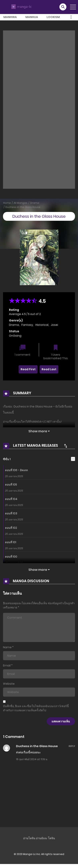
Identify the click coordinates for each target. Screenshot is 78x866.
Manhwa (10, 17)
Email (7, 665)
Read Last (49, 369)
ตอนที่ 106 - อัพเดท (16, 470)
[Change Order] (66, 446)
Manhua (31, 17)
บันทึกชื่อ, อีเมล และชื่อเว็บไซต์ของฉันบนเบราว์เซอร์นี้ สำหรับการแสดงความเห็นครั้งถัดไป (36, 708)
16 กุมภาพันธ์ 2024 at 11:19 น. (32, 759)
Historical (41, 325)
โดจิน (51, 838)
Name (7, 647)
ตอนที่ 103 (11, 513)
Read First (28, 369)
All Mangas (20, 203)
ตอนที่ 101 (10, 542)
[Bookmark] (55, 348)
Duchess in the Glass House (22, 207)
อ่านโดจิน (29, 838)
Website (9, 684)
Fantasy (27, 325)
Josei (54, 325)
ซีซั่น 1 (7, 459)
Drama (34, 203)
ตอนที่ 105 (11, 485)
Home (7, 203)
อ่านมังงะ (41, 838)
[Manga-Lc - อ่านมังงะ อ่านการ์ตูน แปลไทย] (21, 7)
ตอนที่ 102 (11, 528)
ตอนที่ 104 (11, 499)
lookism (53, 17)
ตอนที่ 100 (11, 557)
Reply (72, 746)
